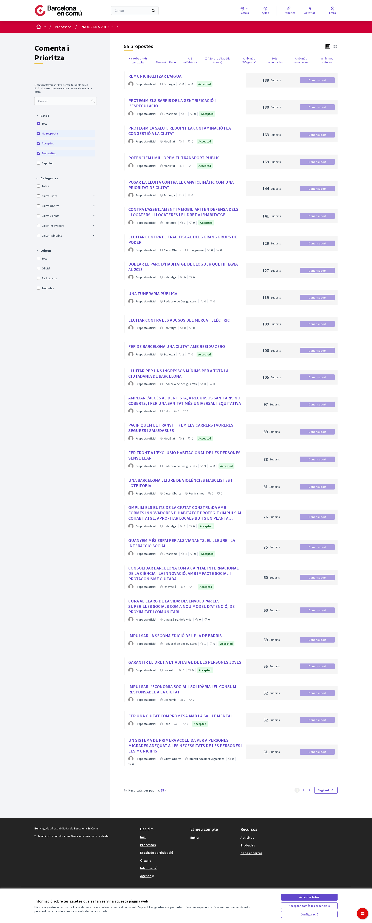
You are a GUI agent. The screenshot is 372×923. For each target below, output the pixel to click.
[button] (42, 115)
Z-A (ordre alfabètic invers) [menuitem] (217, 60)
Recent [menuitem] (173, 62)
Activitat (247, 837)
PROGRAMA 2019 (94, 26)
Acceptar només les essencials (309, 906)
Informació (148, 868)
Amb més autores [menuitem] (327, 60)
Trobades (247, 845)
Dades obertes (251, 853)
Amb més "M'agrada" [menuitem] (249, 60)
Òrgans (145, 860)
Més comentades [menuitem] (275, 60)
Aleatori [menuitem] (161, 62)
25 (162, 790)
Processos (63, 26)
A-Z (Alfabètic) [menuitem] (190, 60)
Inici (143, 837)
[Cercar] (153, 10)
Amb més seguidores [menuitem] (300, 60)
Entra (194, 837)
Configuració (309, 914)
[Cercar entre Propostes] (93, 101)
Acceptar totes (309, 897)
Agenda (147, 876)
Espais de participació (156, 852)
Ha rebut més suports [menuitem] (138, 60)
